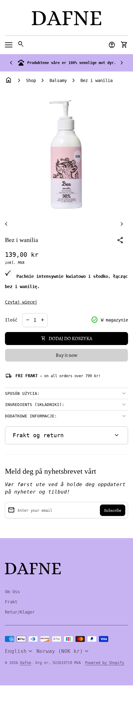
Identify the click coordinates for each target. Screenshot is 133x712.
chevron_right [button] (122, 63)
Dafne (25, 663)
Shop (31, 80)
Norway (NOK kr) (63, 651)
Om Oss (12, 591)
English (19, 651)
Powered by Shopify (104, 663)
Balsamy (58, 80)
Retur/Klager (20, 612)
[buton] (19, 651)
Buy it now (66, 355)
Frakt (11, 601)
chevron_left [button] (11, 63)
